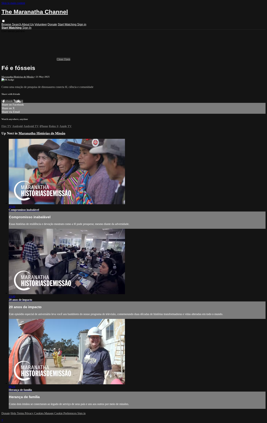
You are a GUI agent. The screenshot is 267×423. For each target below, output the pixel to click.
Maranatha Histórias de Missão (17, 76)
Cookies (39, 413)
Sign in (81, 24)
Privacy (29, 413)
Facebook (7, 101)
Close (60, 59)
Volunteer (41, 24)
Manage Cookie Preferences (60, 413)
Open (67, 59)
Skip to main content (13, 3)
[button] (3, 21)
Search (17, 24)
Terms (21, 413)
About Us (28, 24)
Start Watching (67, 24)
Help (14, 413)
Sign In (26, 27)
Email (19, 101)
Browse (6, 24)
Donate (52, 24)
